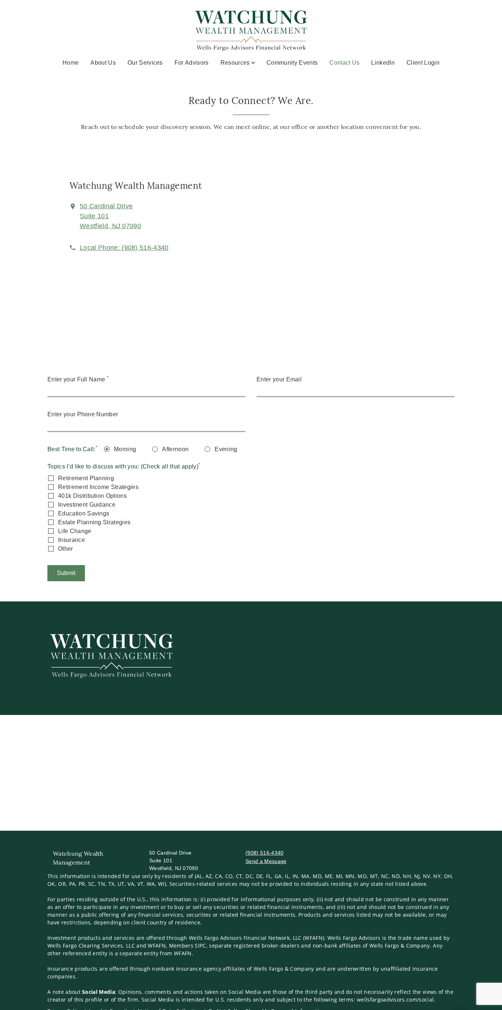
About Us (103, 63)
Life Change (75, 531)
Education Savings (83, 513)
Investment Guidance (86, 505)
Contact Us (344, 62)
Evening (226, 449)
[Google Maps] (373, 234)
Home (70, 63)
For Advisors (192, 63)
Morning (125, 449)
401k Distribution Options (92, 496)
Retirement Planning (86, 478)
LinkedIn (383, 63)
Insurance (71, 540)
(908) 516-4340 (264, 853)
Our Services (145, 63)
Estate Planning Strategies (94, 522)
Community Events (292, 63)
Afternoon (175, 449)
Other (65, 549)
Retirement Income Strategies (98, 487)
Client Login (423, 63)
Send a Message (265, 861)
